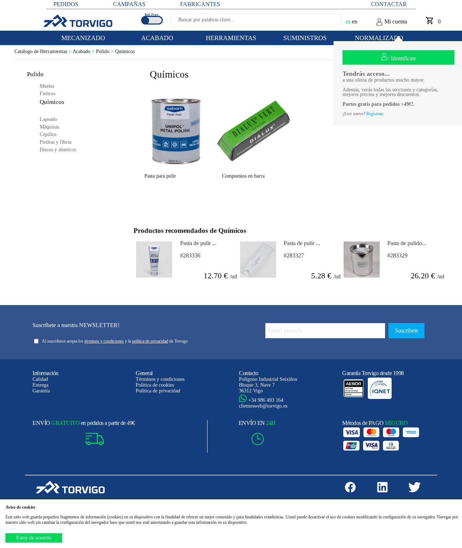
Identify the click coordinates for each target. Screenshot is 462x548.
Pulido (105, 51)
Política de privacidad (158, 390)
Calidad (40, 379)
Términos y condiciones (160, 379)
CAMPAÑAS (129, 4)
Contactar (389, 4)
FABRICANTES (200, 4)
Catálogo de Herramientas (43, 51)
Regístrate (374, 113)
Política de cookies (155, 385)
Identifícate (403, 58)
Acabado (84, 51)
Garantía (41, 390)
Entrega (40, 385)
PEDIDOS (65, 4)
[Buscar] (327, 22)
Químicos (125, 51)
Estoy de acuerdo (33, 537)
